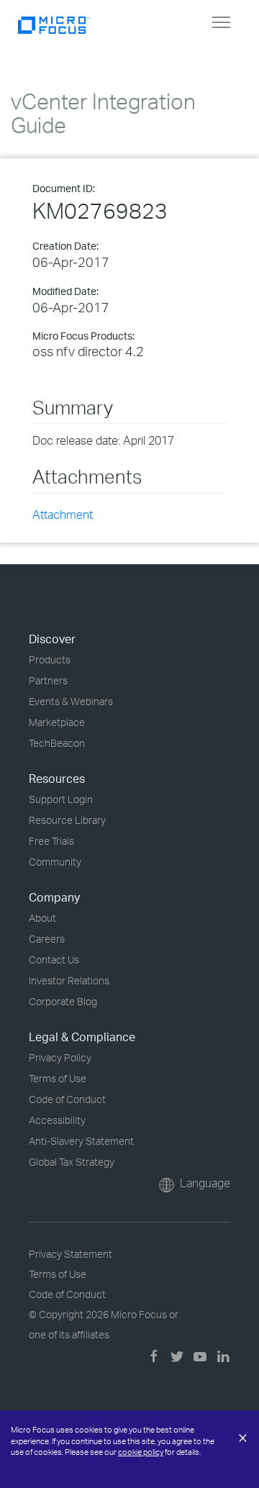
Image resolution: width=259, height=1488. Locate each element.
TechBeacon (57, 743)
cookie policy (140, 1452)
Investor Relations (69, 980)
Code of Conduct (67, 1099)
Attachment (62, 514)
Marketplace (57, 722)
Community (55, 862)
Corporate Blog (63, 1001)
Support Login (61, 799)
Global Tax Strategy (71, 1162)
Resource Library (67, 820)
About (42, 918)
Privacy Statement (70, 1254)
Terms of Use (57, 1078)
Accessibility (57, 1120)
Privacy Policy (60, 1057)
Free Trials (51, 841)
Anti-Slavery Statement (81, 1141)
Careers (47, 939)
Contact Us (54, 959)
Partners (48, 680)
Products (50, 659)
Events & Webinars (71, 701)
